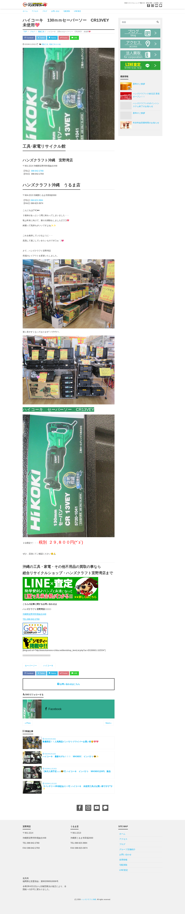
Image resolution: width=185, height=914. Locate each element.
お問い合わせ (125, 854)
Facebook (30, 38)
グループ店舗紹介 (127, 849)
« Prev (28, 723)
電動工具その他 (55, 44)
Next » (108, 723)
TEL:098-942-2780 (31, 619)
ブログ (44, 11)
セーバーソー (31, 666)
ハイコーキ (48, 666)
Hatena (53, 38)
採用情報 (123, 860)
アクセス (35, 11)
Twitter (42, 38)
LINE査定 (77, 11)
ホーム (25, 11)
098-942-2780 (37, 171)
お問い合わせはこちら (69, 684)
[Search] (157, 22)
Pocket (64, 38)
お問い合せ (55, 11)
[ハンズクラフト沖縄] (35, 4)
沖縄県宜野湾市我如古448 (34, 614)
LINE (75, 38)
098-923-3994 (36, 200)
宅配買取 (66, 11)
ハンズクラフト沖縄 (88, 899)
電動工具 (45, 44)
